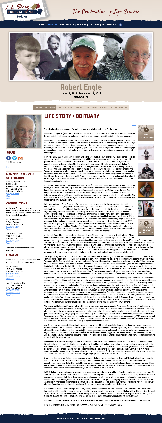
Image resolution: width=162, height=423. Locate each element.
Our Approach (67, 24)
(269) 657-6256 (12, 290)
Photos (103, 107)
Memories (80, 107)
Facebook (8, 158)
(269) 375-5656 (12, 193)
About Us (81, 24)
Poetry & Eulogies (118, 107)
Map (8, 196)
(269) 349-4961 (12, 274)
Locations (94, 24)
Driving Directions (13, 276)
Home (41, 24)
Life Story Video (65, 107)
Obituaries (52, 24)
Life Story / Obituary (45, 107)
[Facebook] (121, 24)
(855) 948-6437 (12, 227)
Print (8, 167)
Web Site (10, 198)
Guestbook (92, 107)
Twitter (14, 158)
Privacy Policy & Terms (68, 418)
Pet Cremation (109, 24)
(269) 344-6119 (12, 241)
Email (20, 158)
